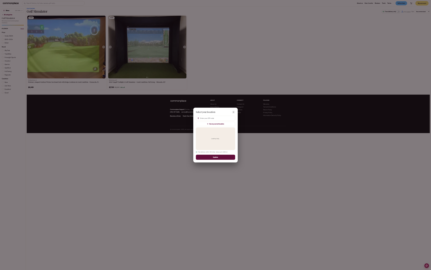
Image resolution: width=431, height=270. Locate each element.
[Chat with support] (426, 265)
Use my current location (216, 124)
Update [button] (215, 157)
